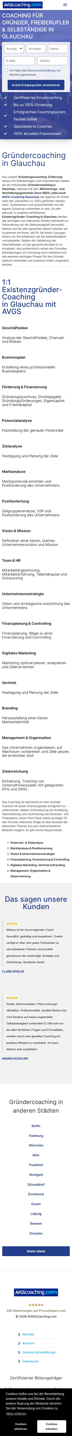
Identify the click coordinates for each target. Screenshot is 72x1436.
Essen (36, 1204)
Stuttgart (36, 1175)
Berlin (36, 1126)
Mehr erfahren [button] (16, 1413)
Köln (36, 1155)
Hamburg (36, 1136)
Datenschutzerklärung (41, 70)
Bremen (36, 1223)
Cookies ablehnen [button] (20, 1426)
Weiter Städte (36, 1251)
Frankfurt (36, 1165)
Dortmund (36, 1194)
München (36, 1145)
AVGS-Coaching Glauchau (20, 197)
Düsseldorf (36, 1184)
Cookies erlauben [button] (52, 1426)
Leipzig (36, 1214)
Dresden (36, 1233)
